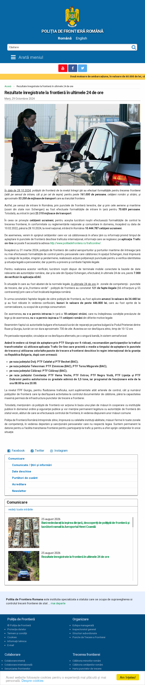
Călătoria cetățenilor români (87, 664)
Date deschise (21, 471)
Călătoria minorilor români (86, 660)
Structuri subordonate (84, 633)
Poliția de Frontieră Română (72, 31)
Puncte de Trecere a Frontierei (88, 637)
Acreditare (19, 484)
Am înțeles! (128, 677)
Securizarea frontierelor (17, 668)
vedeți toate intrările (20, 509)
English (81, 38)
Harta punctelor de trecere (86, 668)
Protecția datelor (16, 629)
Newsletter (19, 491)
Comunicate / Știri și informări (32, 465)
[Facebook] (72, 68)
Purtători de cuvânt (25, 478)
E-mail (10, 645)
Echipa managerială (83, 625)
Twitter (39, 450)
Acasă (8, 86)
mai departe (58, 603)
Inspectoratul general (84, 629)
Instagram (61, 450)
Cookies (12, 637)
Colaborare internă (15, 660)
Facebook (18, 450)
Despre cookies (33, 680)
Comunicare (16, 458)
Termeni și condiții (17, 633)
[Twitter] (82, 68)
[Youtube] (62, 68)
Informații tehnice (16, 641)
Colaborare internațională (18, 664)
